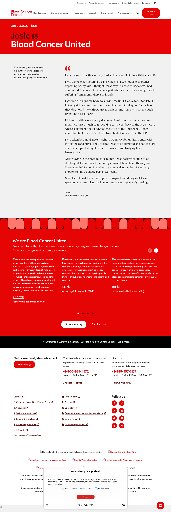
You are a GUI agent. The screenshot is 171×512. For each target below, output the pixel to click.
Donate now (151, 13)
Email (79, 382)
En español (146, 3)
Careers (137, 3)
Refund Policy (71, 419)
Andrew (18, 297)
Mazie (66, 287)
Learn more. (124, 341)
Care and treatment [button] (60, 13)
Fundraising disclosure (26, 419)
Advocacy (113, 3)
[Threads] (114, 425)
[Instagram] (121, 403)
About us (80, 3)
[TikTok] (114, 418)
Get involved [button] (107, 13)
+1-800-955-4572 (76, 371)
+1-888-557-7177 (124, 371)
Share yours (60, 250)
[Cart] (154, 3)
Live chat (67, 382)
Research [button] (92, 13)
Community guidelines (26, 424)
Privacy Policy (71, 396)
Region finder (127, 3)
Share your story (73, 324)
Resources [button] (78, 13)
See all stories (99, 324)
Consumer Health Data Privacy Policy (33, 402)
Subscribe (23, 364)
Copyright (20, 407)
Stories (34, 25)
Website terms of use (25, 413)
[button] (156, 250)
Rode (116, 287)
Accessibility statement (75, 424)
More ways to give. (121, 382)
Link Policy (69, 407)
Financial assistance (96, 3)
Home (13, 25)
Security (68, 402)
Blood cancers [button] (39, 13)
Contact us (19, 396)
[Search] (138, 13)
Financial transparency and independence (84, 413)
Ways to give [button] (123, 13)
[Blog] (121, 425)
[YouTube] (121, 418)
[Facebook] (114, 403)
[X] (114, 410)
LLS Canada (19, 430)
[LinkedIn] (121, 410)
